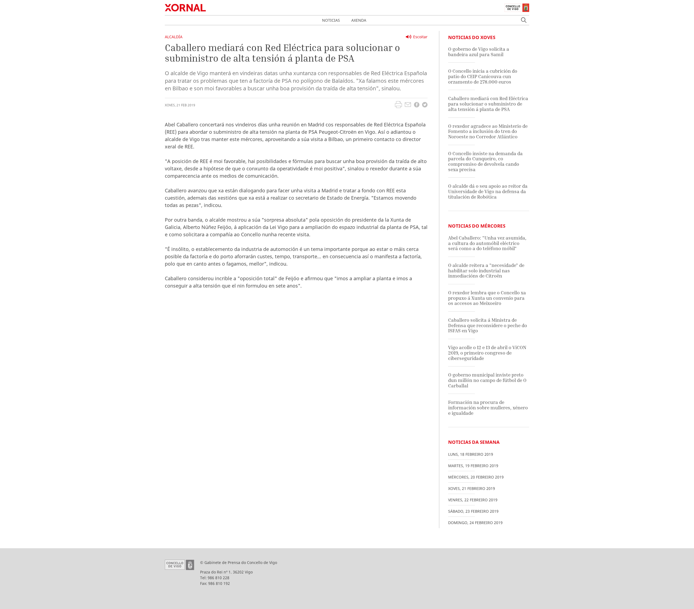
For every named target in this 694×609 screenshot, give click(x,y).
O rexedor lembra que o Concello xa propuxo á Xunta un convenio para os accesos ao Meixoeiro (487, 298)
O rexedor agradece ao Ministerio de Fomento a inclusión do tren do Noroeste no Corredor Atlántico (488, 131)
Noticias (331, 20)
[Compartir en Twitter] (425, 105)
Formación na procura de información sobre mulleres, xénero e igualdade (488, 407)
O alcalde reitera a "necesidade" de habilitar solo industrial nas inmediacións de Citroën (486, 270)
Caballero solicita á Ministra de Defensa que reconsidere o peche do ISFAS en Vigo (487, 325)
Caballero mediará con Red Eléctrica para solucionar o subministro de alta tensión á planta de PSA (488, 103)
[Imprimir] (398, 105)
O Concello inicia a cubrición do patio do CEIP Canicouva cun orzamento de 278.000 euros (482, 76)
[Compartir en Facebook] (416, 105)
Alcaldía (173, 36)
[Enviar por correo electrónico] (408, 105)
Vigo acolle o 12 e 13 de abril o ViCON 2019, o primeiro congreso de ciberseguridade (487, 353)
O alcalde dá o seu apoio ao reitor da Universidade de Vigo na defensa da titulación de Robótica (488, 191)
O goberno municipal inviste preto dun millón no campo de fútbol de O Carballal (487, 380)
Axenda (358, 20)
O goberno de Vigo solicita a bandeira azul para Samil (478, 51)
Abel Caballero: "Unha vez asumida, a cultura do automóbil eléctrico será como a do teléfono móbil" (487, 243)
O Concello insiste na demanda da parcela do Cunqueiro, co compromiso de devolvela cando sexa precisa (485, 161)
